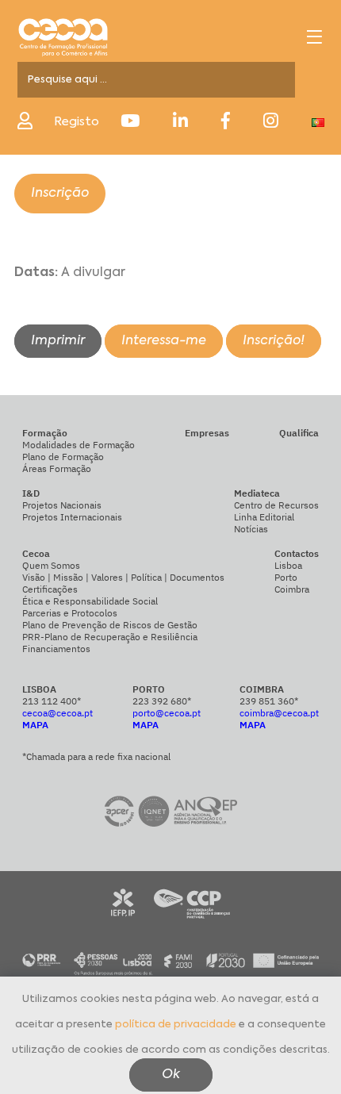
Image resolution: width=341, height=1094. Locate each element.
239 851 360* (268, 701)
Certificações (50, 589)
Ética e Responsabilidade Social (90, 601)
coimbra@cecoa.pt (279, 713)
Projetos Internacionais (72, 517)
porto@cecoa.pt (166, 713)
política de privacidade (175, 1024)
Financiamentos (56, 648)
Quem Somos (51, 565)
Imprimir (58, 341)
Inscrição (60, 193)
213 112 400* (51, 701)
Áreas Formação (56, 468)
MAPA (35, 725)
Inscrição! (274, 341)
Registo (76, 122)
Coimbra (291, 589)
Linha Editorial (264, 517)
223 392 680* (161, 701)
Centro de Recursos (276, 505)
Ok (171, 1075)
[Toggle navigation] (314, 37)
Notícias (251, 529)
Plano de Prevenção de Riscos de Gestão (109, 625)
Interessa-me (163, 341)
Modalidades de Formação (78, 445)
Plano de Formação (63, 457)
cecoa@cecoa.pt (57, 713)
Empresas (207, 433)
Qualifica (299, 433)
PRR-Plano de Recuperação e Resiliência (109, 637)
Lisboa (288, 565)
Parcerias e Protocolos (69, 613)
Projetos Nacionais (62, 505)
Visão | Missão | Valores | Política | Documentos (123, 577)
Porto (285, 577)
